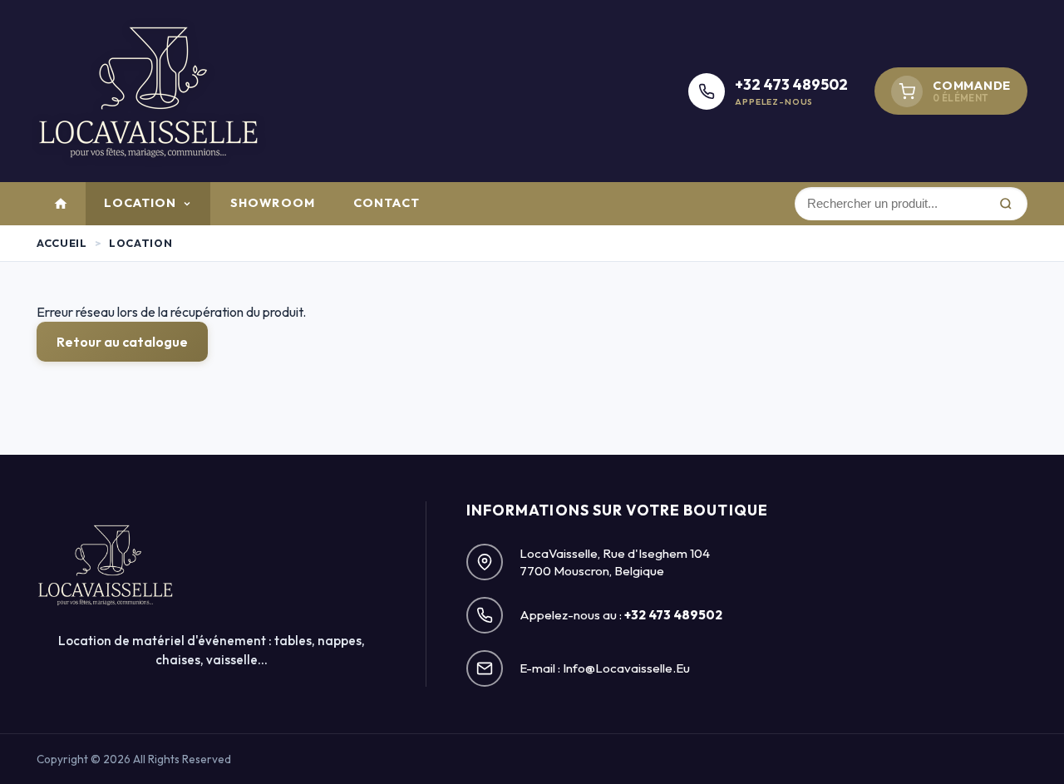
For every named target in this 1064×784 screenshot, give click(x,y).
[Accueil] (61, 203)
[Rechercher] (1005, 204)
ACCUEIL (61, 242)
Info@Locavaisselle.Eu (626, 668)
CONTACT (386, 202)
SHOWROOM (272, 202)
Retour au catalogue (122, 341)
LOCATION (140, 202)
